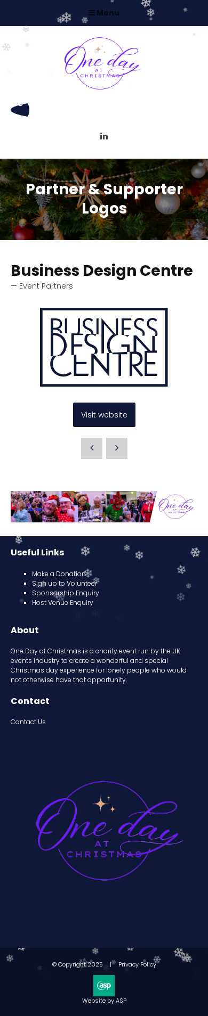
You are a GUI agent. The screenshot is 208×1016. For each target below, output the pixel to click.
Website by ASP (104, 1000)
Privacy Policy (137, 964)
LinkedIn (104, 136)
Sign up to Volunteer (64, 583)
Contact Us (28, 721)
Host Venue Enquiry (62, 602)
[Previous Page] (91, 448)
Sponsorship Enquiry (65, 592)
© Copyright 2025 (77, 964)
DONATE (20, 110)
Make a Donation (59, 573)
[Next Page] (116, 448)
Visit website (104, 414)
